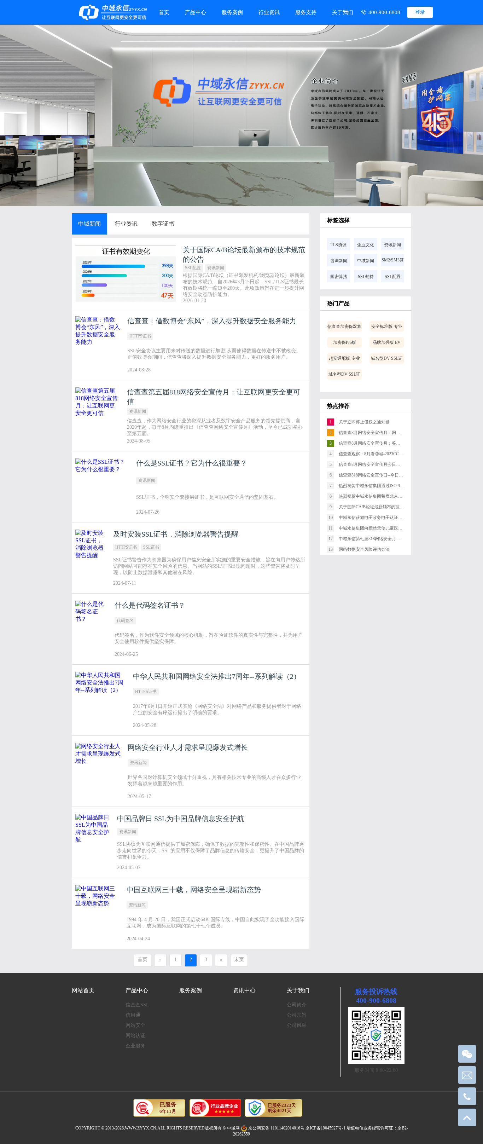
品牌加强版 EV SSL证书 (387, 344)
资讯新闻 (215, 267)
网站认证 (135, 1035)
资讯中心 (244, 990)
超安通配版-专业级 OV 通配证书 (344, 360)
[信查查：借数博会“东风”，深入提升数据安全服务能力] (97, 344)
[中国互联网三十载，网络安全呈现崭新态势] (97, 913)
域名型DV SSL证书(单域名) (344, 376)
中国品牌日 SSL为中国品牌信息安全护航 (180, 818)
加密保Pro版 (344, 342)
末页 (239, 959)
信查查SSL (137, 1004)
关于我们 (342, 12)
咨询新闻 (338, 260)
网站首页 (83, 990)
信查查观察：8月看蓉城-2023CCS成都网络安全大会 (370, 453)
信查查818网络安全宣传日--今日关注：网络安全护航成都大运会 (370, 475)
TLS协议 (339, 244)
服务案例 (232, 12)
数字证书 (163, 224)
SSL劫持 (366, 276)
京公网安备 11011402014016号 (276, 1128)
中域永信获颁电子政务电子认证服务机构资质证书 (369, 517)
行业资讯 (269, 12)
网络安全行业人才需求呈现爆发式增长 (188, 747)
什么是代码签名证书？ (150, 605)
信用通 (133, 1015)
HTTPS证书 (140, 336)
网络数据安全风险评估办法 (359, 549)
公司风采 (297, 1025)
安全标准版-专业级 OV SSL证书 (386, 328)
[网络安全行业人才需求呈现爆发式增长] (98, 771)
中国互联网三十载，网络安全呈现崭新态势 (194, 890)
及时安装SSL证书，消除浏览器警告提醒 (175, 534)
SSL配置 (193, 267)
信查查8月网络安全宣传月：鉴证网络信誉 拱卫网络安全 (370, 443)
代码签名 (125, 620)
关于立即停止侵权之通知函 (360, 422)
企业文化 (365, 244)
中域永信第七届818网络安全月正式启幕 (369, 538)
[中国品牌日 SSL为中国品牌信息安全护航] (92, 842)
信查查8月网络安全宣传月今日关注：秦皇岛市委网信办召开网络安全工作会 (370, 464)
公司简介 (297, 1004)
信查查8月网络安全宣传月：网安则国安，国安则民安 (370, 432)
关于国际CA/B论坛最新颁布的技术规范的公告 (370, 506)
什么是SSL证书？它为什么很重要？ (191, 463)
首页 (164, 12)
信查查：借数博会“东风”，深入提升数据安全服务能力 (211, 321)
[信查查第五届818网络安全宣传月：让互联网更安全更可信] (97, 415)
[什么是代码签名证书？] (91, 629)
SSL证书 (151, 547)
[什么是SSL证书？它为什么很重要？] (102, 486)
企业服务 (135, 1045)
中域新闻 (89, 224)
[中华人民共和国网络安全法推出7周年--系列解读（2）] (100, 700)
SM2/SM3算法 (393, 262)
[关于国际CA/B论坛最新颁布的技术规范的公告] (125, 273)
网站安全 (135, 1025)
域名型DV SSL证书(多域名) (387, 360)
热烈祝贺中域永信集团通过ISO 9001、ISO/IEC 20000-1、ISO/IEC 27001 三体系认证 (370, 485)
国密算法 (338, 276)
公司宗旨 (297, 1015)
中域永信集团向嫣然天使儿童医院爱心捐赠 (369, 528)
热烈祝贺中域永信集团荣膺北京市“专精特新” (370, 496)
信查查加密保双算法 (344, 328)
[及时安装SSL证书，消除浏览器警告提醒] (90, 558)
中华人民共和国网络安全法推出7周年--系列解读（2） (217, 676)
